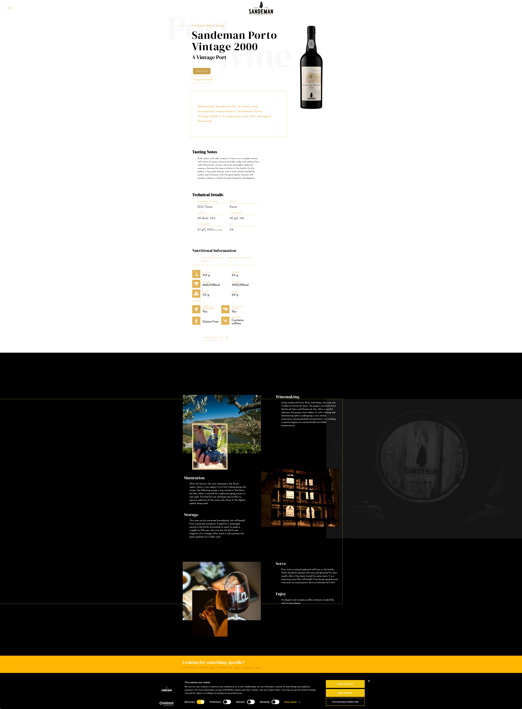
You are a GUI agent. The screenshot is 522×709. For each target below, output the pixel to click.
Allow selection (345, 693)
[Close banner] (369, 681)
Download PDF (214, 338)
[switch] (227, 702)
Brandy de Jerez (230, 668)
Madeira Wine (253, 668)
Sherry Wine (207, 668)
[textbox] (202, 79)
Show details (290, 702)
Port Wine (189, 668)
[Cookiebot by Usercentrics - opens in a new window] (166, 704)
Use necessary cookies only (345, 702)
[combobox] (202, 79)
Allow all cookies (345, 684)
